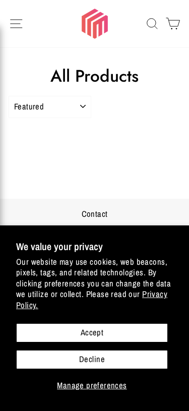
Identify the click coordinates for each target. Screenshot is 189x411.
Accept (92, 332)
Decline (92, 359)
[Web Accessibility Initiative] (4, 399)
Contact (95, 213)
